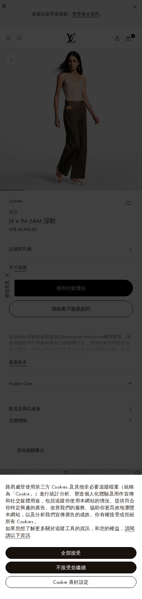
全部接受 (71, 553)
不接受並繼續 (71, 567)
